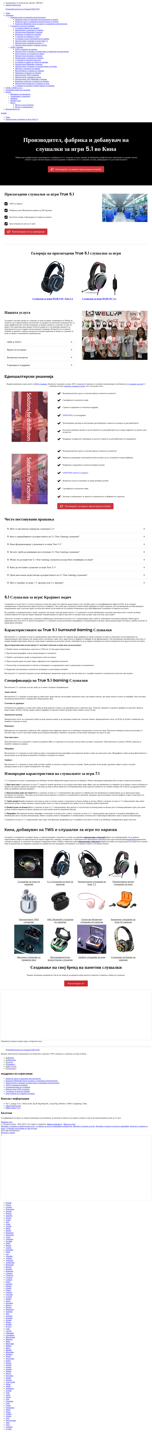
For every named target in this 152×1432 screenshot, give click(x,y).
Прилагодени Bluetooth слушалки (28, 32)
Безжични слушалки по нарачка (28, 34)
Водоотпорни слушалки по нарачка (29, 71)
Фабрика (14, 98)
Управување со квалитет (20, 96)
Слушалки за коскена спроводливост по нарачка (34, 86)
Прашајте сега (6, 1122)
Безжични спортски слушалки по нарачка (32, 81)
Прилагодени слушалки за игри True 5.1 (31, 41)
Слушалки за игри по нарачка (22, 26)
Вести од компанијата (24, 107)
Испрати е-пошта (8, 1133)
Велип (8, 92)
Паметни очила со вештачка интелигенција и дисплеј (37, 22)
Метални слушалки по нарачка (27, 69)
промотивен (132, 839)
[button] (76, 169)
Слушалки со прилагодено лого (28, 60)
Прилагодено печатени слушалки (28, 56)
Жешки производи (54, 1124)
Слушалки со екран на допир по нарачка (31, 62)
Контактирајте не (13, 109)
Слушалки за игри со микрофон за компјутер (54, 1126)
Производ (10, 15)
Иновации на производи (20, 94)
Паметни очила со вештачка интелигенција (28, 17)
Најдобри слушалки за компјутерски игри (18, 1126)
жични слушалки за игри (75, 386)
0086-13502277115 (13, 1108)
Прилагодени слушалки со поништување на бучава (36, 66)
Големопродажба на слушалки (18, 90)
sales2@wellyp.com (13, 5)
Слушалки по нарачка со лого (27, 37)
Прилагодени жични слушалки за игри (31, 45)
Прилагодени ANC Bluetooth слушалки (31, 79)
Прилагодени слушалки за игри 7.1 (29, 43)
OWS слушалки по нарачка (26, 49)
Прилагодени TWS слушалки (27, 75)
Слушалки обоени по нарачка (27, 28)
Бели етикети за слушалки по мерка (29, 54)
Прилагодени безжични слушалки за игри (32, 83)
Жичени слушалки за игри (84, 1126)
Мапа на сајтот (70, 1124)
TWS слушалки (41, 384)
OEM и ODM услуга (14, 88)
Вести (12, 103)
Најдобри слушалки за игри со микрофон (112, 1126)
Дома (8, 13)
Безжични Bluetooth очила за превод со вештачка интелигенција (41, 24)
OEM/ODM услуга (70, 415)
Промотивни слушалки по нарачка (29, 30)
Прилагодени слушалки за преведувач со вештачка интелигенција (42, 51)
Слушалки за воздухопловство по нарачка (32, 39)
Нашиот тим (15, 101)
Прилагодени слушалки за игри (28, 77)
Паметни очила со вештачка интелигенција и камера (36, 19)
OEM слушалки (16, 47)
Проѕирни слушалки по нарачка (28, 73)
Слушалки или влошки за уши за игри (21, 1128)
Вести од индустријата (24, 105)
